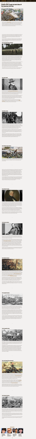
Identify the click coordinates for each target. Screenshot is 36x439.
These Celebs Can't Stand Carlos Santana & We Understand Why (20, 435)
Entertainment (22, 0)
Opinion (25, 0)
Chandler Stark (3, 7)
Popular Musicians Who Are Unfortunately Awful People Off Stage (9, 435)
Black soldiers (20, 380)
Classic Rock (8, 0)
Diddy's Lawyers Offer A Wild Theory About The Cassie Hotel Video (15, 435)
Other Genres (15, 0)
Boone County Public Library (18, 375)
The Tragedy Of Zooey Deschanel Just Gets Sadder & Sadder (4, 435)
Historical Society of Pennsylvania (7, 240)
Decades (19, 0)
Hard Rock (12, 0)
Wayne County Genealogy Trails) (17, 273)
